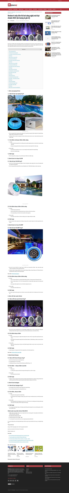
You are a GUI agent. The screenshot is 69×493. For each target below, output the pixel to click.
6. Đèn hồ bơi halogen (12, 81)
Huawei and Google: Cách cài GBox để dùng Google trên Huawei (55, 21)
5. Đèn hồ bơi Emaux (12, 75)
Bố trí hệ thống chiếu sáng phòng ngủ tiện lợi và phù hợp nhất (19, 435)
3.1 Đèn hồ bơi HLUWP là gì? (13, 64)
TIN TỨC (54, 9)
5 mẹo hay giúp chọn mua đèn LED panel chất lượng (17, 437)
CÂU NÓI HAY (40, 9)
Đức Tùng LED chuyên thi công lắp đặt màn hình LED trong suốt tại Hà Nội (21, 440)
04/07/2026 (53, 29)
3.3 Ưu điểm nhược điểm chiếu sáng (14, 66)
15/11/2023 (17, 20)
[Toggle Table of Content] (40, 49)
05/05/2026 (53, 50)
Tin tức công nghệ (26, 20)
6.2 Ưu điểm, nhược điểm (12, 84)
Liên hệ (15, 0)
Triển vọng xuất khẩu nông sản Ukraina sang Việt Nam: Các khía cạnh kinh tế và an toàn (56, 37)
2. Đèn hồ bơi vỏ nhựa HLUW (13, 57)
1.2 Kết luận (10, 55)
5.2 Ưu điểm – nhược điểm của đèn (14, 78)
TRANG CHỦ (10, 9)
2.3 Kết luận (10, 61)
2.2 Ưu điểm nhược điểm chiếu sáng (14, 60)
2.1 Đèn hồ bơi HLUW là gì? (13, 58)
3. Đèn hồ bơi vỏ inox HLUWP (13, 63)
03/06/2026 (53, 44)
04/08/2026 (53, 17)
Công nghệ (21, 20)
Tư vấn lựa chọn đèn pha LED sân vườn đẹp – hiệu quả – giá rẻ (19, 438)
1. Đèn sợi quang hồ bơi (12, 51)
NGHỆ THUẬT (21, 9)
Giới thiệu (12, 0)
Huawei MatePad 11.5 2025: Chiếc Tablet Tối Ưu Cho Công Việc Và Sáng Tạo (55, 48)
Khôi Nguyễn (12, 20)
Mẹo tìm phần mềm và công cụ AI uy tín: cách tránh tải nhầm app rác (56, 27)
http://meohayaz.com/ (14, 474)
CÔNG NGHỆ (15, 9)
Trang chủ (9, 0)
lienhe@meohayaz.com (13, 475)
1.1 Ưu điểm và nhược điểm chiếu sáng (15, 54)
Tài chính (50, 9)
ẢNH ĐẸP (45, 9)
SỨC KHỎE (35, 9)
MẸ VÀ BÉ (30, 9)
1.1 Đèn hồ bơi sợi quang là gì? (13, 52)
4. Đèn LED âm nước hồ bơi (13, 69)
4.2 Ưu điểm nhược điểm (12, 72)
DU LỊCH (26, 9)
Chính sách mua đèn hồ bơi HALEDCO (14, 87)
